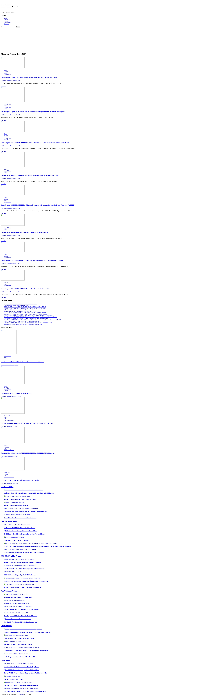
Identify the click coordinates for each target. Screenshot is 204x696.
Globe (5, 70)
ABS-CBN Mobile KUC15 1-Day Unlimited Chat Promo (22, 587)
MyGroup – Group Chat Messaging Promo (18, 644)
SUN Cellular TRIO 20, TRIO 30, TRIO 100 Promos (21, 610)
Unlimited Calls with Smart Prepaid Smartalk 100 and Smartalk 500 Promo (29, 493)
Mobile (5, 73)
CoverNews (21, 694)
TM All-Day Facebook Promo (13, 679)
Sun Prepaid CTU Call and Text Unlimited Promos (20, 616)
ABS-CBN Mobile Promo (11, 556)
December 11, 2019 (15, 396)
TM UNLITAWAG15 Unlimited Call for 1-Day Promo (21, 667)
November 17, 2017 (15, 145)
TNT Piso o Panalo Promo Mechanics (16, 540)
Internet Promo (7, 104)
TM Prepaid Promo (9, 420)
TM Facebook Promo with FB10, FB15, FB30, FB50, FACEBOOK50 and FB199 (25, 307)
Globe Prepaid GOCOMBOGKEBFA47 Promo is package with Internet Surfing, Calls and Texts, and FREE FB (37, 205)
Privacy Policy (7, 22)
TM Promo (5, 660)
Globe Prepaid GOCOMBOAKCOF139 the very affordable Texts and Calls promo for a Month (32, 260)
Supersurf (6, 447)
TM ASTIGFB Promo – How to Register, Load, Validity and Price (25, 673)
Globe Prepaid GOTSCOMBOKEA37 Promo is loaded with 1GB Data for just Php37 (29, 77)
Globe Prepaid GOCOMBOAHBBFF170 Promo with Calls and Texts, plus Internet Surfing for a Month (35, 143)
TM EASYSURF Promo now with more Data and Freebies (19, 309)
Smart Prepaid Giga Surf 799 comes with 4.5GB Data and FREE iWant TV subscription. (30, 175)
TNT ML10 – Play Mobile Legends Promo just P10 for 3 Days (24, 534)
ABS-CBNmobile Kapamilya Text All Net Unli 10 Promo (22, 562)
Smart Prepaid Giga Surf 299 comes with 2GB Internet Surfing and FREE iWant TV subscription (33, 111)
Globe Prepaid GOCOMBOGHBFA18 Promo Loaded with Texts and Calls (25, 289)
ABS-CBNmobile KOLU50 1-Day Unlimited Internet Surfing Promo (26, 581)
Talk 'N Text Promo (9, 521)
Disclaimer (6, 24)
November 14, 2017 (15, 208)
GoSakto (6, 71)
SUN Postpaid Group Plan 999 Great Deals (18, 597)
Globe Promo (6, 626)
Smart (5, 108)
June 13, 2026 (14, 365)
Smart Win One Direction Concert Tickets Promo (20, 518)
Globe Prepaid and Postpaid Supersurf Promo (19, 638)
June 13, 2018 (14, 456)
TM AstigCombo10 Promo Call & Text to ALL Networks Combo (25, 691)
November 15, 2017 (15, 178)
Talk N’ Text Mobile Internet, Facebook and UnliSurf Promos (24, 552)
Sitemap (6, 21)
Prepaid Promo (7, 74)
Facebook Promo (8, 416)
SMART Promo (7, 487)
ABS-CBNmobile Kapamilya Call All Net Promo (20, 575)
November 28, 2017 (15, 80)
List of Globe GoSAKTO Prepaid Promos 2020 (16, 305)
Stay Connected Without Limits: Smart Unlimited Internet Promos (20, 304)
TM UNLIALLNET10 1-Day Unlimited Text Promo (21, 685)
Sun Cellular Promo (9, 591)
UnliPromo (9, 6)
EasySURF (7, 472)
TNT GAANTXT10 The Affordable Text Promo (19, 528)
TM (5, 418)
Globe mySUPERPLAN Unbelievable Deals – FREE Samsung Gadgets (27, 632)
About (5, 18)
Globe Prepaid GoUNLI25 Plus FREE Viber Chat (20, 657)
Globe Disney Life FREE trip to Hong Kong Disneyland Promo (20, 311)
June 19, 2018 (14, 426)
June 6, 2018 (13, 483)
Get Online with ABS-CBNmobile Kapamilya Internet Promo (24, 569)
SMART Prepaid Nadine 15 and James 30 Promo (20, 499)
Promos (6, 139)
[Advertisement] (102, 39)
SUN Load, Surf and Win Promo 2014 (16, 603)
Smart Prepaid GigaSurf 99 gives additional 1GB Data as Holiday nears (24, 232)
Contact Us (6, 19)
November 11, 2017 (15, 263)
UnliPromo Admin (5, 80)
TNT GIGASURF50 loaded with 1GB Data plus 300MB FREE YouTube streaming (25, 312)
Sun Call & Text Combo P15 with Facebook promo (20, 622)
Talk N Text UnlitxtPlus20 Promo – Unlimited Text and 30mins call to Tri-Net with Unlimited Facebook (37, 546)
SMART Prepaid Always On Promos (16, 505)
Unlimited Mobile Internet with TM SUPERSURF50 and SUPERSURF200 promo (25, 308)
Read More (3, 86)
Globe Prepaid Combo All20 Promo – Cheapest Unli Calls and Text (26, 650)
